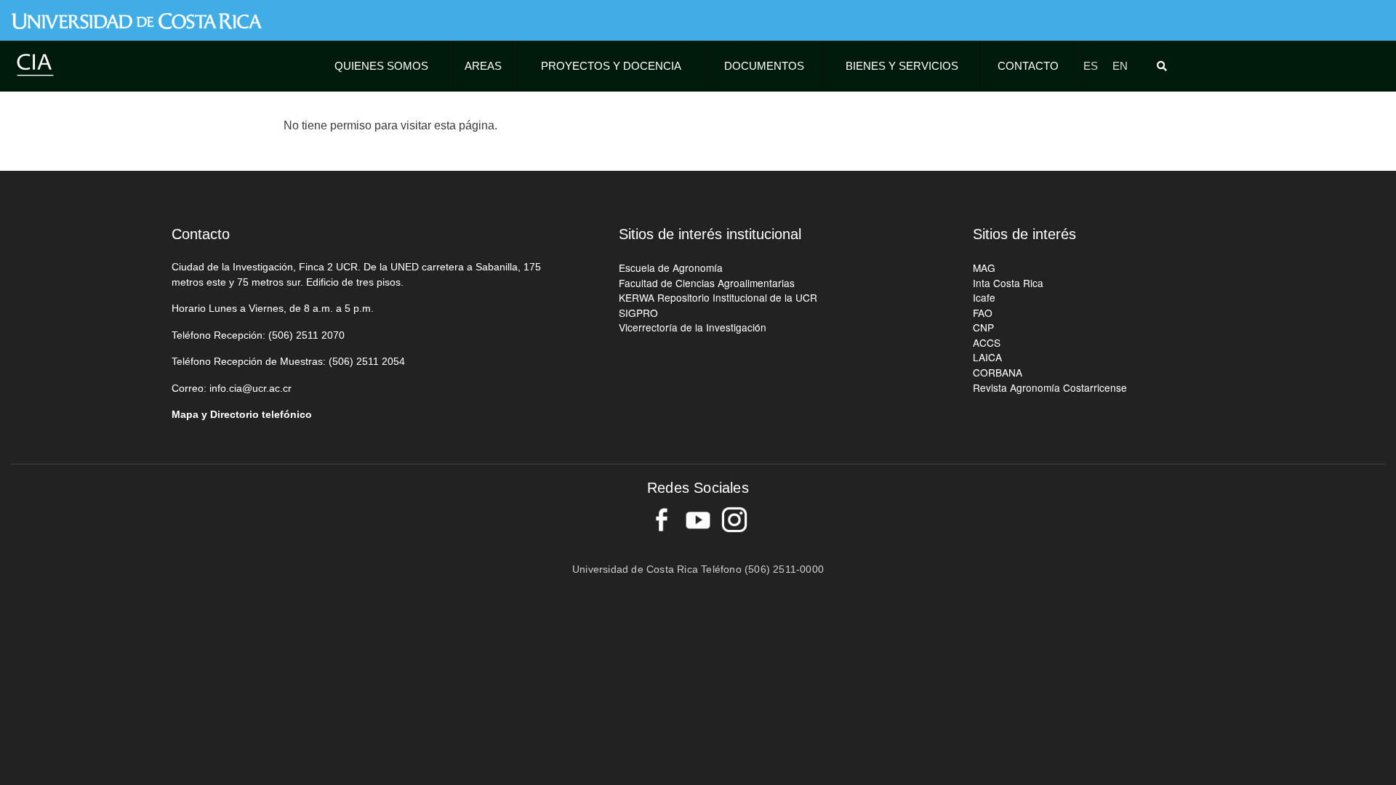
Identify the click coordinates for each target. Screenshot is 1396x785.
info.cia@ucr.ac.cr (250, 388)
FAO (982, 312)
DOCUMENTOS (764, 66)
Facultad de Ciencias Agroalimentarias (707, 282)
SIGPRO (638, 312)
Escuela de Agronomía (671, 267)
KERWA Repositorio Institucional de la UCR (718, 297)
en (1120, 66)
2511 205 (377, 361)
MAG (984, 267)
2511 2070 (320, 335)
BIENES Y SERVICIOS (902, 66)
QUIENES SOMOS (381, 66)
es (1090, 66)
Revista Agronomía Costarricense (1050, 387)
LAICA (987, 357)
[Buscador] (1165, 66)
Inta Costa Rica (1008, 282)
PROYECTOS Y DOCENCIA (611, 66)
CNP (983, 327)
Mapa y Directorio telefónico (242, 414)
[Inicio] (35, 64)
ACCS (986, 342)
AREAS (483, 66)
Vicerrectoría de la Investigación (692, 327)
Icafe (984, 297)
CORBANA (997, 372)
